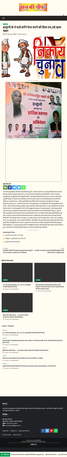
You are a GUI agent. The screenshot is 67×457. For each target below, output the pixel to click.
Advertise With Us (23, 431)
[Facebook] (10, 187)
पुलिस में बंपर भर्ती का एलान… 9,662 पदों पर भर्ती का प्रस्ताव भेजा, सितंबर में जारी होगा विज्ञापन (25, 350)
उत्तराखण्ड (5, 24)
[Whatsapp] (23, 187)
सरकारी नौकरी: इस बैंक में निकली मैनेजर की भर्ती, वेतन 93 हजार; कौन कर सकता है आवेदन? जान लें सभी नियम (29, 366)
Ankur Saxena (22, 34)
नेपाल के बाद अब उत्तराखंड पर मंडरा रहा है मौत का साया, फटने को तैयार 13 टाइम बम (23, 358)
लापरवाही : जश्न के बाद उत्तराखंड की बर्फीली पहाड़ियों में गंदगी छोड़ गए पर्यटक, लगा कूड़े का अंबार (49, 250)
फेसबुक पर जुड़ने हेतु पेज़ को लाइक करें (15, 238)
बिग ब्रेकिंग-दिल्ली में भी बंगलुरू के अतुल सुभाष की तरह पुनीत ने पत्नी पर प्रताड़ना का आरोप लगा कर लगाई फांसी (18, 250)
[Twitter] (19, 187)
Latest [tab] (4, 326)
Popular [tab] (11, 326)
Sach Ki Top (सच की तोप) (35, 440)
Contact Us (13, 431)
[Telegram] (14, 187)
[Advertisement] (33, 382)
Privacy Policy (7, 434)
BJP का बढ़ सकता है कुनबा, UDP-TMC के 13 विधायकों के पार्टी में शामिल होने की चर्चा (23, 333)
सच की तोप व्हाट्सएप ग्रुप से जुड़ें (14, 235)
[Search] (63, 15)
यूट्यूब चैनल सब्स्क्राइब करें (12, 242)
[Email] (5, 187)
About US (5, 431)
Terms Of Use (17, 434)
